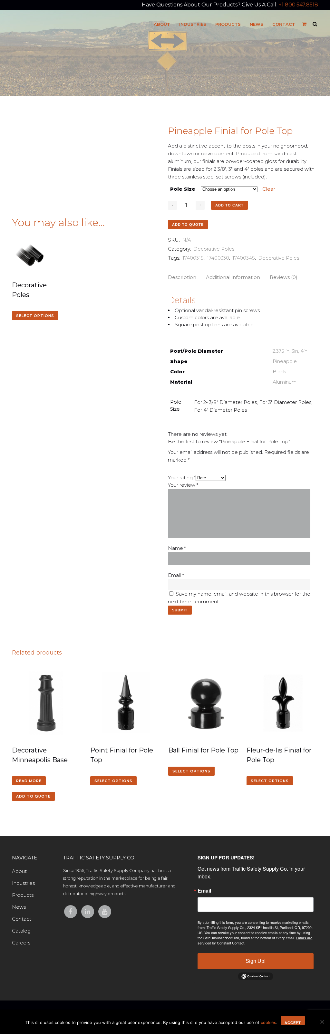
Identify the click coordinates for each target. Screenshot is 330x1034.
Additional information (233, 277)
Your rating (182, 477)
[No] (322, 1022)
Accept (293, 1023)
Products (23, 895)
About (19, 871)
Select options (35, 315)
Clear (268, 189)
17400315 (193, 258)
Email (176, 575)
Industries (23, 883)
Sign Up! (256, 961)
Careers (21, 943)
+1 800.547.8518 (298, 5)
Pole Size (182, 189)
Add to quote (188, 224)
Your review (183, 485)
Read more (29, 781)
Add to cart (229, 205)
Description (182, 277)
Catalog (21, 931)
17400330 (218, 258)
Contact (21, 919)
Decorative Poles (213, 249)
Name (177, 548)
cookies (268, 1022)
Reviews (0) (283, 277)
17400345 (243, 258)
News (19, 907)
